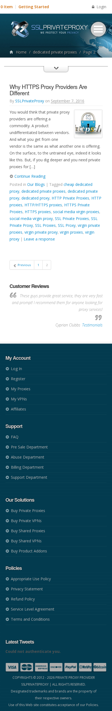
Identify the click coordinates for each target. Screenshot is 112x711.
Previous (24, 265)
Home (21, 52)
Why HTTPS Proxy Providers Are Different (48, 89)
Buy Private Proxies (28, 510)
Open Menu (98, 29)
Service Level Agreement (32, 609)
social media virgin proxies (76, 211)
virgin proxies (71, 232)
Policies (92, 705)
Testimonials (92, 325)
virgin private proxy (41, 232)
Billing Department (27, 467)
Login (100, 6)
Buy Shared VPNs (26, 540)
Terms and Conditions (30, 619)
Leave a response (39, 239)
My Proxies (20, 388)
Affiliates (18, 409)
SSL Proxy (67, 225)
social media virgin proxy (31, 218)
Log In (16, 368)
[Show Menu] (56, 74)
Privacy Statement (27, 588)
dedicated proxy (35, 198)
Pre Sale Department (29, 447)
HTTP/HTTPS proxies (43, 204)
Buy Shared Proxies (28, 530)
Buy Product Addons (29, 551)
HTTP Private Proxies (70, 198)
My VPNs (19, 398)
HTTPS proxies (38, 211)
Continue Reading (29, 176)
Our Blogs (36, 184)
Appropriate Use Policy (31, 578)
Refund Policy (23, 599)
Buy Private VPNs (26, 520)
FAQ (14, 436)
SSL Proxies (45, 225)
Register (18, 378)
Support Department (29, 477)
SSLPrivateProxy (29, 100)
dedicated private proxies (55, 52)
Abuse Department (27, 457)
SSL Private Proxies (72, 218)
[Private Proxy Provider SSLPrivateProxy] (52, 30)
